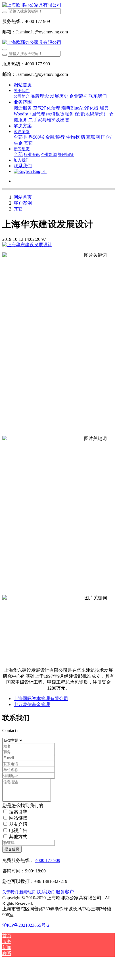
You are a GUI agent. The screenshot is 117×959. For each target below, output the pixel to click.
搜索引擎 (18, 811)
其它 (18, 209)
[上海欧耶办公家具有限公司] (58, 5)
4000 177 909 (47, 860)
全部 (18, 137)
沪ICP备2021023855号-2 (25, 925)
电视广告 (18, 830)
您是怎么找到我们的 (22, 805)
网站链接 (18, 818)
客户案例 (23, 203)
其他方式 (18, 836)
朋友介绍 (18, 824)
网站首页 (23, 84)
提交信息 (12, 849)
